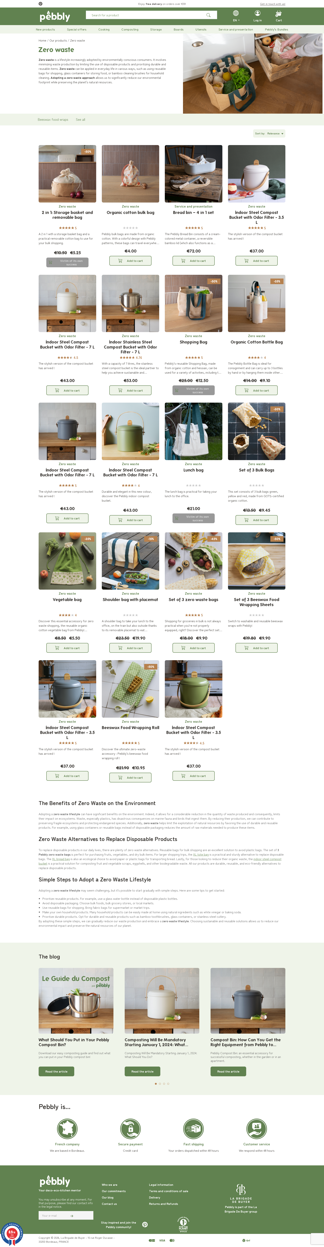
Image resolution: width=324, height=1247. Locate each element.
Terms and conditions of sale (168, 1191)
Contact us (109, 1203)
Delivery (154, 1197)
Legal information (161, 1184)
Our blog (107, 1197)
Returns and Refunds (163, 1203)
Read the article (56, 1071)
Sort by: (260, 133)
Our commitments (114, 1191)
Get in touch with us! (272, 4)
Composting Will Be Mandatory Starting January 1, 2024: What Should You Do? (155, 1042)
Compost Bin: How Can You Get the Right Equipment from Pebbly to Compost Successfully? (246, 1042)
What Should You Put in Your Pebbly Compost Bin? (74, 1042)
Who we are (109, 1184)
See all (80, 119)
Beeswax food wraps (53, 119)
